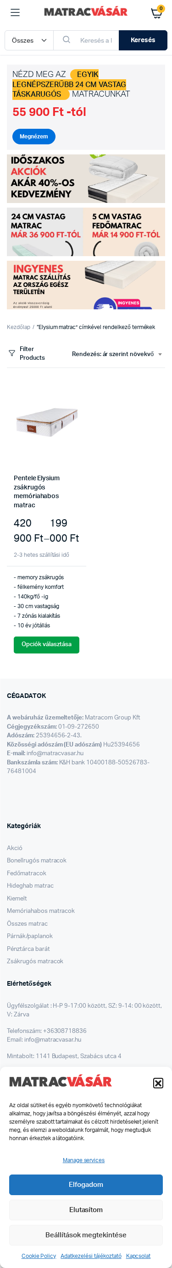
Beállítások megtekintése (85, 1235)
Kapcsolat (138, 1256)
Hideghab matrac (30, 886)
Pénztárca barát (28, 949)
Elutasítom (86, 1210)
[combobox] (116, 354)
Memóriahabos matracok (41, 911)
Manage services (84, 1160)
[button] (158, 1082)
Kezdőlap (18, 327)
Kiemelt (17, 899)
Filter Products (32, 354)
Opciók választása (47, 645)
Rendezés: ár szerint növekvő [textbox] (113, 354)
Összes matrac (27, 924)
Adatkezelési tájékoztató (91, 1256)
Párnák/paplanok (30, 936)
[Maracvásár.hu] (86, 12)
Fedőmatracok (26, 874)
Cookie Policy (39, 1256)
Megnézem (34, 136)
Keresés (143, 40)
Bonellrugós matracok (37, 861)
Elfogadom (86, 1184)
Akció (14, 848)
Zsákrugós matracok (35, 962)
